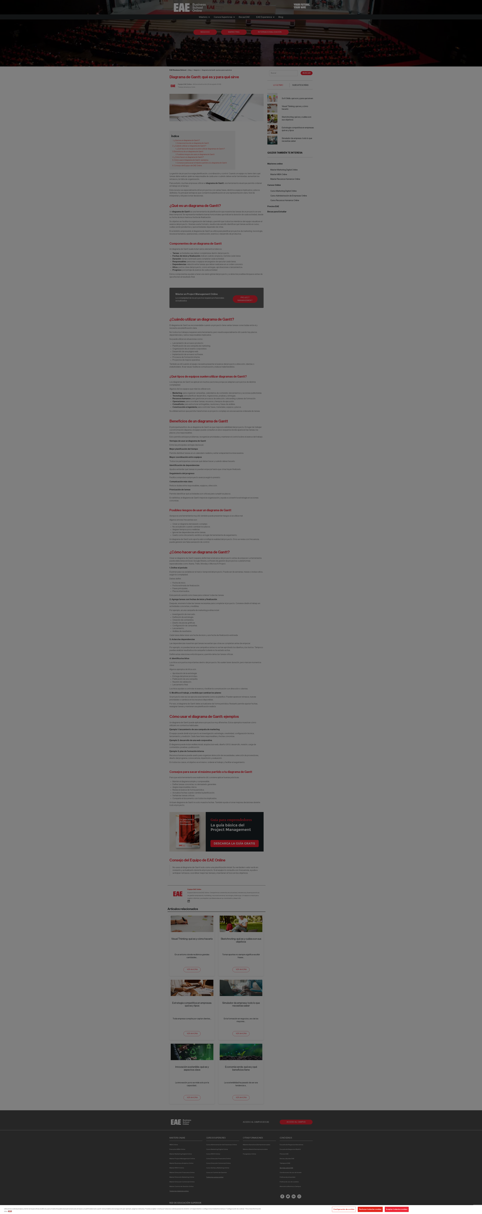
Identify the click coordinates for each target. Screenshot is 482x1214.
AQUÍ (10, 1211)
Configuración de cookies (343, 1209)
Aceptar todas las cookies (396, 1209)
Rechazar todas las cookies (370, 1209)
